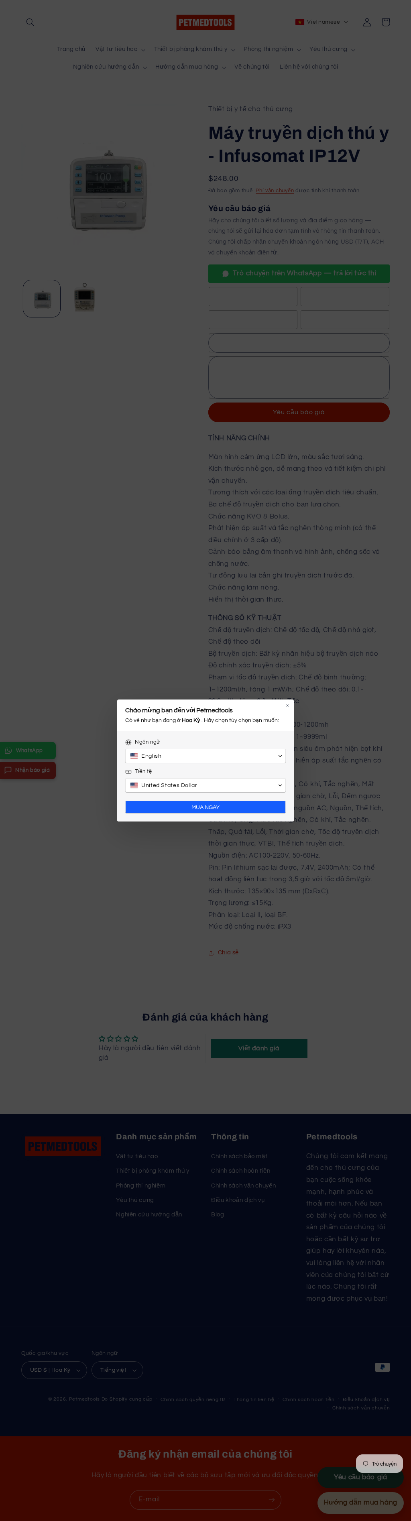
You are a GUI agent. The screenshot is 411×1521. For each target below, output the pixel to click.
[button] (205, 756)
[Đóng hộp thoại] (287, 705)
